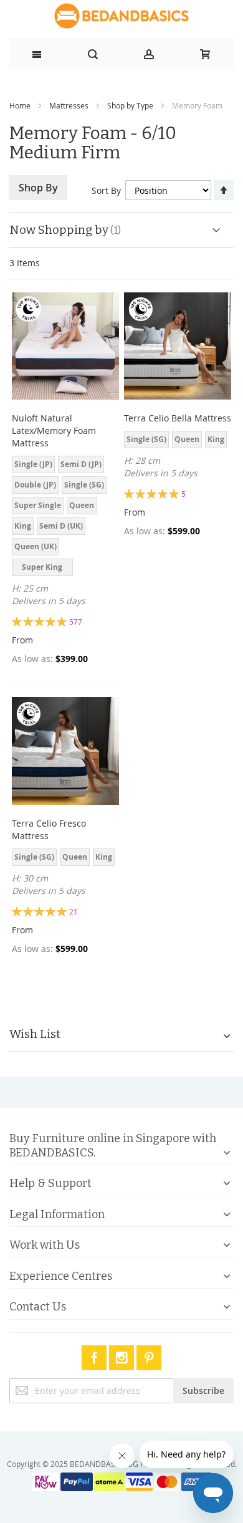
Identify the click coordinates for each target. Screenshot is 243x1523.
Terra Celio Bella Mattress (177, 418)
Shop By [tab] (38, 188)
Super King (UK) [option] (42, 569)
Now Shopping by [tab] (58, 230)
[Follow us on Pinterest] (148, 1356)
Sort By (106, 190)
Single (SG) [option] (84, 484)
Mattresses (68, 105)
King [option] (22, 526)
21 (73, 911)
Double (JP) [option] (35, 484)
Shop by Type (130, 105)
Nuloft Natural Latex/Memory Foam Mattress (54, 430)
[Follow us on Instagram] (122, 1356)
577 (75, 622)
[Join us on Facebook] (95, 1356)
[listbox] (66, 517)
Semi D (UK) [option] (61, 526)
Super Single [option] (37, 505)
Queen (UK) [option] (35, 546)
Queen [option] (81, 505)
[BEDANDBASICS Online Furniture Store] (121, 16)
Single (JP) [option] (33, 464)
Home (20, 105)
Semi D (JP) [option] (81, 464)
